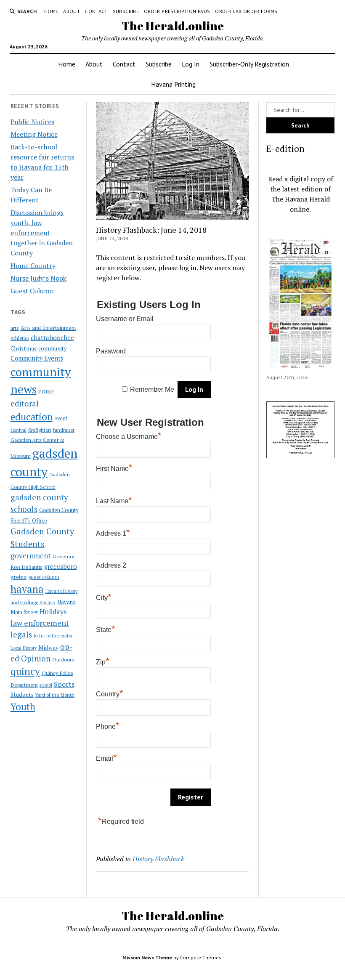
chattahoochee (52, 337)
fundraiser (63, 430)
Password (111, 351)
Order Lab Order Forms (246, 11)
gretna (19, 577)
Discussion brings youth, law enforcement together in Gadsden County (42, 233)
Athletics (20, 338)
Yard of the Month (54, 695)
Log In (190, 64)
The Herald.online (173, 26)
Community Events (37, 358)
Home (51, 11)
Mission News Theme (147, 957)
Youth (23, 706)
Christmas (24, 348)
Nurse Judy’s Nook (38, 278)
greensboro (60, 566)
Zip (102, 662)
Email (106, 758)
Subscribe (126, 11)
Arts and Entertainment (48, 328)
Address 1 (113, 533)
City (103, 597)
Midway (48, 647)
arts (15, 328)
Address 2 (111, 565)
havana (27, 589)
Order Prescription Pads (177, 11)
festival (19, 430)
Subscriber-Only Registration (249, 64)
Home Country (33, 265)
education (32, 417)
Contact (96, 11)
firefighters (39, 430)
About (71, 11)
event (60, 418)
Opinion (35, 658)
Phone (107, 726)
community (52, 348)
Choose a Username (129, 436)
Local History (24, 648)
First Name (114, 468)
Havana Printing (173, 84)
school (46, 685)
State (105, 629)
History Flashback (158, 858)
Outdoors (63, 659)
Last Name (114, 500)
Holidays (53, 611)
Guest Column (32, 290)
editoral (25, 403)
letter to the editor (53, 636)
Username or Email (125, 318)
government (31, 555)
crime (46, 391)
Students (22, 694)
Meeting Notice (34, 134)
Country (109, 694)
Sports (64, 684)
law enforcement (40, 623)
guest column (43, 576)
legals (21, 634)
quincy (25, 671)
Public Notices (32, 121)
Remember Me (152, 389)
